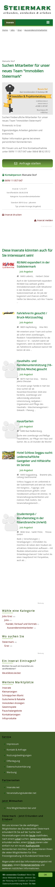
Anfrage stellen (30, 163)
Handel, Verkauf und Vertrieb (21, 623)
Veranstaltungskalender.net (21, 793)
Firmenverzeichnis (30, 864)
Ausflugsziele (33, 845)
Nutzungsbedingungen (19, 755)
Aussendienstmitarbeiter (35, 30)
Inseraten (7, 864)
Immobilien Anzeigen (13, 703)
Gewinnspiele (9, 706)
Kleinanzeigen (9, 691)
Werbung (12, 772)
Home (5, 30)
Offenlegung (13, 761)
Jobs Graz (7, 616)
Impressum (13, 744)
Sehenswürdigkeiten (41, 838)
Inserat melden (44, 220)
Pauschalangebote (12, 710)
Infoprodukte (9, 718)
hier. (34, 883)
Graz (19, 30)
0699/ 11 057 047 (13, 180)
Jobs (13, 30)
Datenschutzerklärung (19, 766)
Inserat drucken (13, 214)
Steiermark (8, 641)
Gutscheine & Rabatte (13, 699)
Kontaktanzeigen (11, 714)
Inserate (10, 22)
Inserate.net (13, 787)
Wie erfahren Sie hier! (11, 672)
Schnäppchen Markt (12, 695)
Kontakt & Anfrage (16, 749)
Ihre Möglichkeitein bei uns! (21, 808)
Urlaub (31, 842)
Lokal (18, 838)
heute (32, 835)
